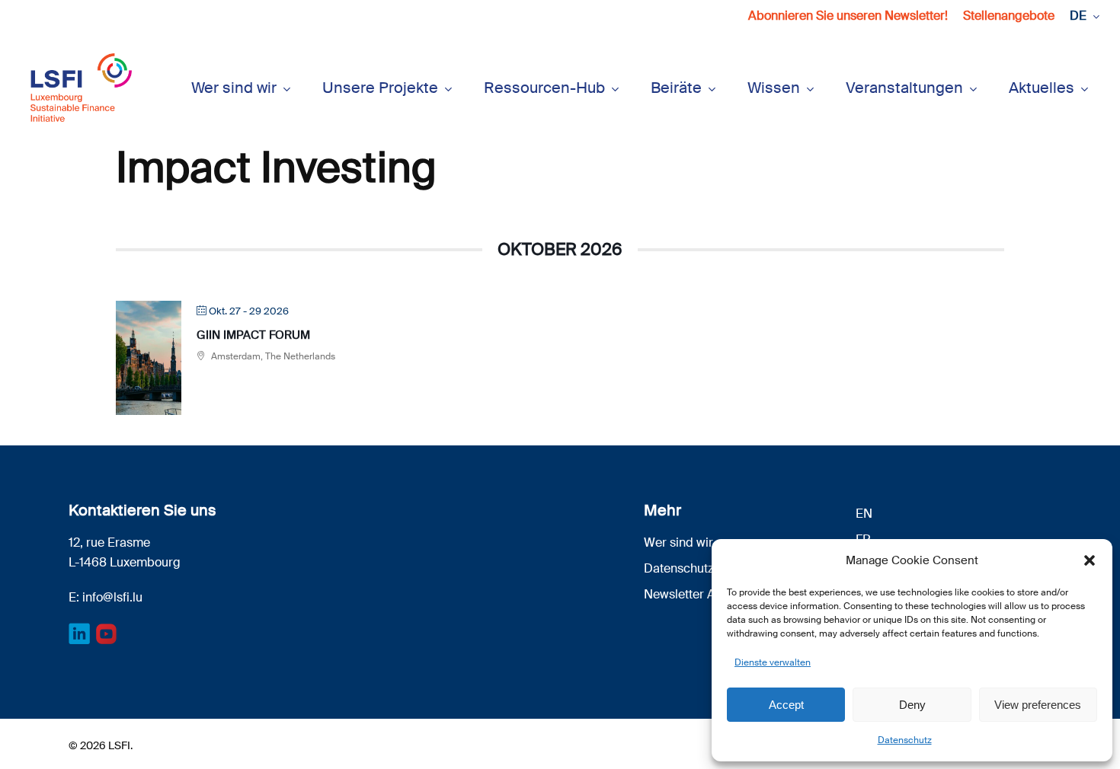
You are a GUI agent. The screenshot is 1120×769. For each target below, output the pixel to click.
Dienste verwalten (772, 662)
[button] (1089, 560)
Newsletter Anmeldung (708, 594)
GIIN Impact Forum (253, 335)
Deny (912, 704)
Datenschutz (905, 740)
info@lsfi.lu (112, 597)
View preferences (1037, 704)
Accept (786, 704)
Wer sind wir (678, 542)
